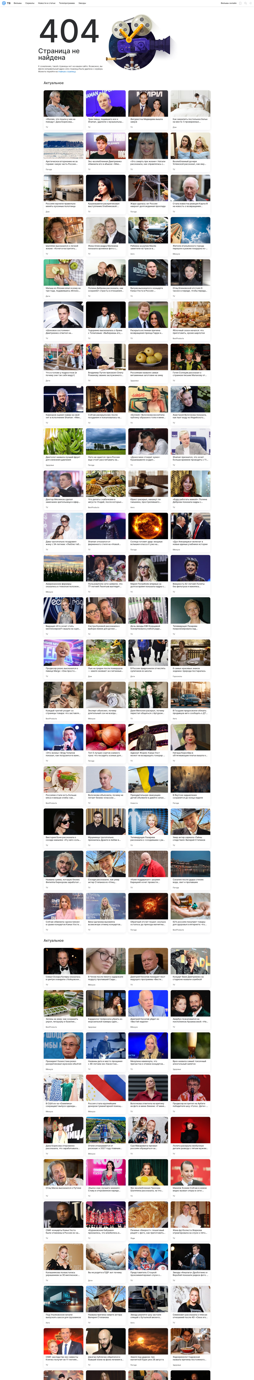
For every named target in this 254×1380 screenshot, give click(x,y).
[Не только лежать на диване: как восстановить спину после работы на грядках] (190, 955)
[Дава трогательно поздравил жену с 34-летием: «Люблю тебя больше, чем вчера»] (63, 532)
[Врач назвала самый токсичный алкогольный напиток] (190, 1305)
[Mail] (4, 3)
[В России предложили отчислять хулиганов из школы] (148, 659)
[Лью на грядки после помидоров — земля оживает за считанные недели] (106, 659)
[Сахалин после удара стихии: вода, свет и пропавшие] (190, 870)
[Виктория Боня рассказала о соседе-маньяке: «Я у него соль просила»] (63, 828)
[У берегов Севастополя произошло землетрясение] (148, 997)
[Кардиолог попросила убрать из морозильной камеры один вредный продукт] (106, 1263)
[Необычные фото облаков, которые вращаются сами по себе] (106, 997)
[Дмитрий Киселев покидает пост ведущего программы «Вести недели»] (148, 1221)
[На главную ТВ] (8, 3)
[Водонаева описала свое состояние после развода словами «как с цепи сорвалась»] (106, 1039)
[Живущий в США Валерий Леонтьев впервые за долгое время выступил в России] (106, 955)
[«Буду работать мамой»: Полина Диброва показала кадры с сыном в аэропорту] (190, 490)
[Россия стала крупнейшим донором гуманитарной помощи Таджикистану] (106, 1348)
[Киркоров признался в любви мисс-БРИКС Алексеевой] (106, 1082)
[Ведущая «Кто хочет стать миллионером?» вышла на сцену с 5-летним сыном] (63, 617)
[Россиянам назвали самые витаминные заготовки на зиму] (148, 363)
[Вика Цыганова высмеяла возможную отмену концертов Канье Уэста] (106, 913)
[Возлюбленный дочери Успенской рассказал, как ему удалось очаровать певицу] (190, 152)
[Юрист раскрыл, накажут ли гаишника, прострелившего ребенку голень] (148, 490)
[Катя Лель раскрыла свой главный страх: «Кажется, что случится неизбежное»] (63, 1082)
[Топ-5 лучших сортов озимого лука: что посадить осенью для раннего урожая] (106, 744)
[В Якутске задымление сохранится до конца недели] (190, 786)
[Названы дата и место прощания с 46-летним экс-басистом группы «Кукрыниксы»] (106, 1305)
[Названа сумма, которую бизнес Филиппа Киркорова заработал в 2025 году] (63, 870)
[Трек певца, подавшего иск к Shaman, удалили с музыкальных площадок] (106, 110)
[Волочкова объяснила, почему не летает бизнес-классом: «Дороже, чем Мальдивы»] (106, 786)
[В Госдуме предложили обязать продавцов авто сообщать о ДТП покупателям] (190, 701)
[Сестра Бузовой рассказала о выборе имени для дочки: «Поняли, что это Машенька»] (106, 617)
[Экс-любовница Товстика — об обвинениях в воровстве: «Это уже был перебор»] (63, 1166)
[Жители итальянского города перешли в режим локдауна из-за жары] (190, 237)
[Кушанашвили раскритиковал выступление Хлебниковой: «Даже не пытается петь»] (106, 194)
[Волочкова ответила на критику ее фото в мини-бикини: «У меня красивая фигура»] (148, 1348)
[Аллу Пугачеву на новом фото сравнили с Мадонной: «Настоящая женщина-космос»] (63, 955)
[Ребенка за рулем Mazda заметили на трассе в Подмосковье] (148, 237)
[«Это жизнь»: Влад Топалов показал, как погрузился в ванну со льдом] (63, 744)
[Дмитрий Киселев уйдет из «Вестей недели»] (148, 1263)
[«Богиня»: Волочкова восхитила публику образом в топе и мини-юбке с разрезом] (148, 406)
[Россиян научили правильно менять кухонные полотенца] (63, 194)
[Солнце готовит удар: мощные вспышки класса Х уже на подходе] (148, 532)
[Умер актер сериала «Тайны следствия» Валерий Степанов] (190, 828)
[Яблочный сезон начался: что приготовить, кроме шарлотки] (190, 321)
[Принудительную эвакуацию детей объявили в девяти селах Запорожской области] (148, 786)
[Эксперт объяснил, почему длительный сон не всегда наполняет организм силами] (106, 701)
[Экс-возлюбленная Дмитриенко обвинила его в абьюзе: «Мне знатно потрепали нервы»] (106, 152)
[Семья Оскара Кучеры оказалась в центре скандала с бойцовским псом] (63, 1221)
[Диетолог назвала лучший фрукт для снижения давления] (63, 448)
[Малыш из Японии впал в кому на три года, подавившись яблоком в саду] (63, 279)
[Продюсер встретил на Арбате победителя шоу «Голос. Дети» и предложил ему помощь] (190, 1348)
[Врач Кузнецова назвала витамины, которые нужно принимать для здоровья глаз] (63, 1124)
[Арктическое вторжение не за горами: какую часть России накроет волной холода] (63, 152)
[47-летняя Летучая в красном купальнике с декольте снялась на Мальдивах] (148, 955)
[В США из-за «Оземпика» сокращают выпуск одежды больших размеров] (63, 1348)
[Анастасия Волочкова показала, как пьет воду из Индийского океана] (190, 406)
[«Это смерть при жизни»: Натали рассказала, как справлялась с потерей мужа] (148, 152)
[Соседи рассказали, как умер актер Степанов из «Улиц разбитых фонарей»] (106, 870)
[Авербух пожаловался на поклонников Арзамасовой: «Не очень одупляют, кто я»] (190, 1263)
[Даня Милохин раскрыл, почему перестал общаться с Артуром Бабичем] (148, 701)
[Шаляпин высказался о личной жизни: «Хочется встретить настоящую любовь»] (63, 237)
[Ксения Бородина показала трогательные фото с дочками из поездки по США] (190, 1124)
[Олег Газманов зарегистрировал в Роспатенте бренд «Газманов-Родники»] (190, 997)
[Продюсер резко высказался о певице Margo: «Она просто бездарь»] (63, 659)
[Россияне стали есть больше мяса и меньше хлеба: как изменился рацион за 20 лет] (63, 786)
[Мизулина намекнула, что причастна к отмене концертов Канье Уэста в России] (148, 1305)
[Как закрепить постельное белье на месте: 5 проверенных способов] (190, 110)
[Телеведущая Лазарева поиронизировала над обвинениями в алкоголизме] (190, 617)
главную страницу (67, 71)
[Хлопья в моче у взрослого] (190, 1039)
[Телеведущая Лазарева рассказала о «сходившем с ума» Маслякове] (148, 828)
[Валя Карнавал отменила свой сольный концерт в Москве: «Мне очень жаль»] (106, 1166)
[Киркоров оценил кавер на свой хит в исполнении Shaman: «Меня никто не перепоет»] (63, 406)
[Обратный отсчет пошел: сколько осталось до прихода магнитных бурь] (148, 913)
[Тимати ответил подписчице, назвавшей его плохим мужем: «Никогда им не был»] (106, 1124)
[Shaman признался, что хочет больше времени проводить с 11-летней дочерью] (190, 448)
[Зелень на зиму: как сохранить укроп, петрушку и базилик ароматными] (63, 1263)
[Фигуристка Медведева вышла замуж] (148, 110)
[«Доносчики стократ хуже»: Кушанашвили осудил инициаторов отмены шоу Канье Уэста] (148, 448)
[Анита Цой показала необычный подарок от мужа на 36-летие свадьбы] (190, 1166)
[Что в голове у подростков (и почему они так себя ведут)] (63, 363)
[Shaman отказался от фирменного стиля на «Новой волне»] (106, 532)
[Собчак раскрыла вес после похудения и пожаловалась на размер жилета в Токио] (106, 406)
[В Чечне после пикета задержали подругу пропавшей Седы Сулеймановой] (106, 1221)
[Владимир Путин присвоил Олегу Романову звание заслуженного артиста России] (106, 363)
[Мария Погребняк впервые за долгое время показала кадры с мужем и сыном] (148, 575)
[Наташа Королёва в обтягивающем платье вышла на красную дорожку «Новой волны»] (190, 744)
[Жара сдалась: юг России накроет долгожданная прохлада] (148, 194)
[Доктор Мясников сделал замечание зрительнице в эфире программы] (63, 490)
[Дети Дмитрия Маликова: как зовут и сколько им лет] (63, 997)
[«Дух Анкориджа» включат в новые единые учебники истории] (190, 532)
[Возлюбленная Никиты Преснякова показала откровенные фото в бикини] (148, 1039)
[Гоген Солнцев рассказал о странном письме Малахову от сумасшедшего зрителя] (190, 363)
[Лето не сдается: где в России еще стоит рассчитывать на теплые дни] (106, 448)
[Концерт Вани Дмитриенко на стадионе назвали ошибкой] (190, 1221)
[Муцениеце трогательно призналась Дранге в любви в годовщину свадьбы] (106, 828)
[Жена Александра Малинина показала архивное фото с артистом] (106, 237)
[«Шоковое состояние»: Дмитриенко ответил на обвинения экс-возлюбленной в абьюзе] (63, 321)
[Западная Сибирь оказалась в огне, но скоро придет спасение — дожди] (148, 1082)
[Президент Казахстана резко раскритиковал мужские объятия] (63, 1305)
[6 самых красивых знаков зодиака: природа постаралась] (190, 659)
